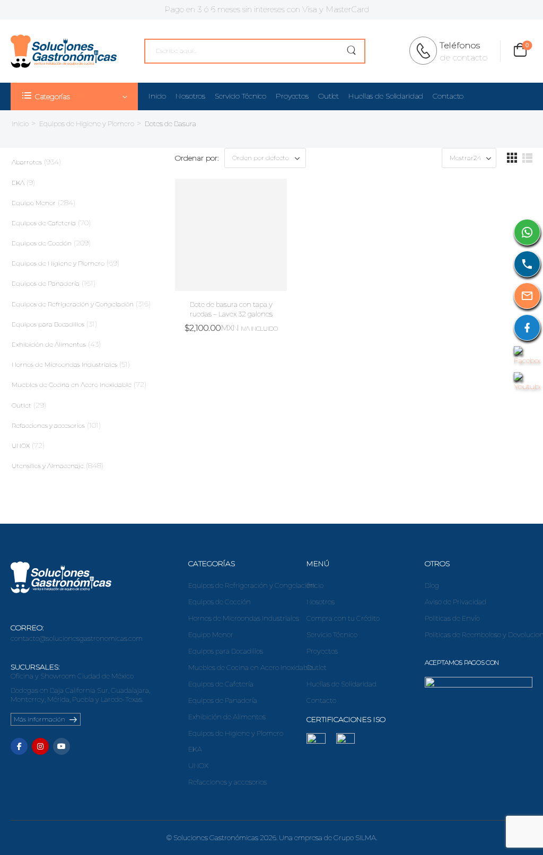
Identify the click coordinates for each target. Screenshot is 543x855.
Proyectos (292, 96)
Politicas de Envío (452, 618)
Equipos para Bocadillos (48, 324)
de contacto (463, 57)
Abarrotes (27, 162)
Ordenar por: (197, 158)
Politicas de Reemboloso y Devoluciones (478, 634)
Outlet (328, 96)
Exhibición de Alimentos (49, 344)
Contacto (448, 96)
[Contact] (426, 51)
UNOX (21, 445)
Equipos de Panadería (46, 283)
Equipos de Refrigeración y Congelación (73, 304)
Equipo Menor (34, 203)
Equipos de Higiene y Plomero (86, 123)
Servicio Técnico (240, 96)
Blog (432, 585)
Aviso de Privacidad (455, 601)
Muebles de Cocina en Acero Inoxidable (72, 385)
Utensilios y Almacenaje (48, 466)
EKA (18, 183)
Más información (39, 719)
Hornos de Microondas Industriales (64, 364)
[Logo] (64, 51)
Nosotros (190, 96)
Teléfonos (460, 45)
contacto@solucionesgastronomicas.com (77, 638)
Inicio (157, 96)
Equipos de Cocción (42, 243)
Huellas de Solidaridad (385, 96)
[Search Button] (351, 51)
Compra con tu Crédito (343, 618)
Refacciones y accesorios (48, 425)
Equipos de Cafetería (44, 223)
